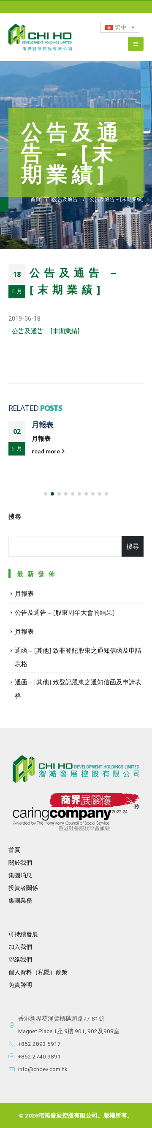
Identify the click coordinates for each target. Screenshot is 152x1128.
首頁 (14, 850)
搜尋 (14, 516)
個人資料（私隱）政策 (38, 972)
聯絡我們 (20, 959)
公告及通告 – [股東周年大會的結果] (64, 612)
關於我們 (20, 862)
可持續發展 (23, 934)
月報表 (42, 424)
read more (46, 451)
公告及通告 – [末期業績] (45, 331)
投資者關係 (23, 888)
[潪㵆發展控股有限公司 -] (40, 37)
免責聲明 (20, 985)
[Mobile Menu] (136, 44)
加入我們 (20, 947)
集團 (14, 900)
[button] (45, 494)
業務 (26, 900)
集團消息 (20, 875)
